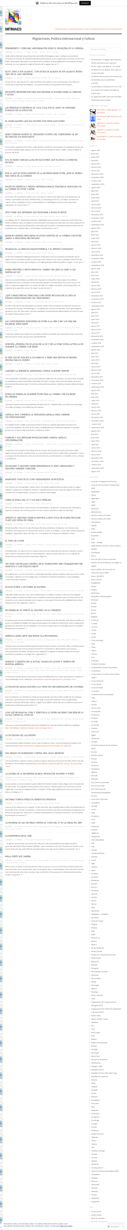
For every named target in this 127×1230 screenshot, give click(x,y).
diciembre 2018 (97, 255)
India (93, 823)
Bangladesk (95, 583)
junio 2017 (95, 316)
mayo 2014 (95, 441)
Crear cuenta (96, 1212)
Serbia (93, 1093)
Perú (6, 127)
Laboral (43, 98)
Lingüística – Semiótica (99, 914)
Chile (93, 644)
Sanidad (57, 483)
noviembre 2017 (97, 299)
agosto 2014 (95, 431)
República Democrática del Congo (104, 1073)
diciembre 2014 (97, 417)
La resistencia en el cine (18, 836)
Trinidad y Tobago (98, 1151)
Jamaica (94, 867)
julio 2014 (94, 434)
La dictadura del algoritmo (20, 735)
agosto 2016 (95, 350)
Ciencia (28, 216)
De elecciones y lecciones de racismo (25, 587)
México (94, 941)
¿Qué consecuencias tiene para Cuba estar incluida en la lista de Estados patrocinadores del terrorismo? (40, 296)
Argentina (29, 777)
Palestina (94, 1022)
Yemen (94, 1195)
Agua (93, 502)
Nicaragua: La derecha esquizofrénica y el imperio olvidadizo (39, 249)
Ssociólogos (101, 136)
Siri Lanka (95, 1103)
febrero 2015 (96, 411)
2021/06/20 (8, 78)
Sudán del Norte (97, 1134)
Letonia (94, 897)
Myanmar (95, 975)
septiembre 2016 (97, 346)
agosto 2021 (95, 150)
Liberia (93, 904)
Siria (93, 1107)
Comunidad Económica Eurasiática (104, 667)
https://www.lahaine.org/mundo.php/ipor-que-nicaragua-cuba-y (29, 728)
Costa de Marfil (97, 688)
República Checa (97, 1070)
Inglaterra (95, 833)
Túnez (93, 1141)
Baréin (93, 586)
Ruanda (94, 1080)
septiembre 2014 (97, 427)
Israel (93, 860)
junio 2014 (95, 438)
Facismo (94, 762)
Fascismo (44, 78)
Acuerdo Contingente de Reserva (104, 481)
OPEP (93, 999)
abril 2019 (95, 242)
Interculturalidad (46, 421)
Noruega (94, 992)
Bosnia (93, 607)
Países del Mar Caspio (99, 1019)
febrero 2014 (96, 451)
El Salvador (95, 738)
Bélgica (94, 590)
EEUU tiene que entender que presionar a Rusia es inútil (36, 212)
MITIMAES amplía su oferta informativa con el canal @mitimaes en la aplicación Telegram (88, 29)
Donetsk (94, 721)
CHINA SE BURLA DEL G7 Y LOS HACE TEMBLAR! (28, 500)
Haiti (93, 813)
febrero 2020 (96, 208)
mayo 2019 (95, 238)
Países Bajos (96, 1016)
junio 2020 (95, 194)
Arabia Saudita (96, 532)
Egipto (93, 735)
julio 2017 (94, 313)
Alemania (94, 509)
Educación (72, 668)
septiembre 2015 (97, 387)
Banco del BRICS (97, 576)
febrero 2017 (96, 330)
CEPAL (93, 634)
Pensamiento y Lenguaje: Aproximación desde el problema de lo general (44, 48)
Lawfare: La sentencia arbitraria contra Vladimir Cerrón (37, 371)
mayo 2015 (95, 400)
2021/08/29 (8, 52)
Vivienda (94, 1191)
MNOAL (94, 965)
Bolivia (93, 603)
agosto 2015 (95, 390)
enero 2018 (95, 292)
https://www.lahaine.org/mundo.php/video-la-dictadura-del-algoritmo (45, 746)
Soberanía (51, 216)
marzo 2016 (95, 367)
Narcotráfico (96, 978)
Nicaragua (51, 253)
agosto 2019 (95, 228)
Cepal (93, 637)
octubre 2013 (96, 465)
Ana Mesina (101, 116)
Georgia (94, 806)
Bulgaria (94, 617)
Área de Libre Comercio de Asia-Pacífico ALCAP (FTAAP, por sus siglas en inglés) (106, 562)
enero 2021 (95, 171)
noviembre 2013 (97, 461)
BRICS (93, 613)
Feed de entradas (98, 1218)
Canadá (94, 623)
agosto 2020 (95, 187)
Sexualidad (95, 1100)
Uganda (94, 1161)
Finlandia (94, 779)
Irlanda (94, 850)
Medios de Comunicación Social (74, 125)
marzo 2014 (95, 448)
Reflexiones (95, 1063)
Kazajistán (95, 880)
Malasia (94, 928)
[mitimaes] (13, 15)
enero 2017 (95, 333)
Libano (93, 901)
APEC (93, 529)
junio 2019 (95, 235)
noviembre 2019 (97, 218)
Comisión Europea (98, 664)
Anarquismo (96, 522)
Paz (92, 1026)
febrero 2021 (96, 167)
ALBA (93, 505)
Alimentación (96, 512)
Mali (92, 931)
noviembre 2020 (97, 177)
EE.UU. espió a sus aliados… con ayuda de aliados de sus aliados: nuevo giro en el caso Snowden (106, 70)
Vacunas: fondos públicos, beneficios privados (30, 799)
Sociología (28, 101)
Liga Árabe (95, 911)
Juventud (94, 877)
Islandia (49, 364)
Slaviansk (94, 1110)
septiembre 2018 (97, 265)
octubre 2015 (96, 383)
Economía (37, 98)
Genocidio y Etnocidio (56, 690)
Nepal (93, 982)
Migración (68, 860)
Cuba (46, 302)
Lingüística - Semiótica (38, 52)
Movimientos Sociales (61, 276)
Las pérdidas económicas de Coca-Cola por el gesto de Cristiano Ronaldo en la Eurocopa (106, 90)
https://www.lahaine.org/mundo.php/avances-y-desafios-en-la (52, 679)
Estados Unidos (31, 78)
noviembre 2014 (97, 421)
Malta (93, 934)
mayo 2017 (95, 319)
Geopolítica (95, 803)
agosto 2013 (95, 471)
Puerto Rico (95, 1056)
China (28, 503)
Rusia (38, 179)
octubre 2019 (96, 221)
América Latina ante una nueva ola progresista (31, 636)
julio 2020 (94, 191)
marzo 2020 (95, 204)
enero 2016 (95, 373)
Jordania (94, 874)
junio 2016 (95, 356)
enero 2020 (95, 211)
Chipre (93, 650)
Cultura (28, 52)
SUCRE (94, 1127)
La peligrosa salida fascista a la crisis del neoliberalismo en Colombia (44, 687)
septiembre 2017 (97, 306)
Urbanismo (95, 1174)
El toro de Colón (14, 541)
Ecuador (94, 728)
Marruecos (95, 938)
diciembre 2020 (97, 174)
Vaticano (94, 1181)
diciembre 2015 (97, 377)
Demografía (95, 711)
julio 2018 (94, 272)
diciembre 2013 (97, 458)
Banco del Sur (96, 580)
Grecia (93, 809)
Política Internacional (99, 1043)
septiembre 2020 (97, 184)
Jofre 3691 (101, 110)
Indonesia (95, 826)
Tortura (94, 1144)
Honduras (95, 816)
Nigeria (94, 989)
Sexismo (15, 862)
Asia (93, 539)
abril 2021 (94, 160)
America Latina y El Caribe (101, 519)
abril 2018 (95, 282)
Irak (92, 843)
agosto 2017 (95, 309)
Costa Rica (95, 691)
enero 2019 (95, 252)
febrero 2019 (96, 248)
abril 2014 (95, 444)
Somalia (94, 1124)
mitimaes (13, 29)
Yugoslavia (95, 1198)
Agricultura (29, 668)
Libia (93, 907)
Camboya (94, 620)
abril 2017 (95, 323)
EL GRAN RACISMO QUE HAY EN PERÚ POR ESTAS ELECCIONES (35, 121)
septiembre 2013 (97, 468)
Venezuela (22, 721)
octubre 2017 (96, 302)
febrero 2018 (96, 289)
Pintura (93, 1039)
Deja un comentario (53, 52)
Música (94, 945)
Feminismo (95, 769)
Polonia (94, 1046)
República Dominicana (99, 1076)
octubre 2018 (96, 262)
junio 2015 (95, 397)
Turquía (94, 1154)
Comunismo (95, 671)
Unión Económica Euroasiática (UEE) (105, 1171)
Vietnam (94, 1188)
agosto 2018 (95, 269)
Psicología (14, 101)
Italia (93, 863)
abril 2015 (94, 404)
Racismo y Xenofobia (70, 141)
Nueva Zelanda (97, 995)
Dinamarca (95, 715)
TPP (92, 1147)
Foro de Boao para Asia (100, 782)
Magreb (94, 924)
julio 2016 (94, 353)
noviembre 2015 (97, 380)
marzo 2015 (95, 407)
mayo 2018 (95, 279)
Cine (27, 840)
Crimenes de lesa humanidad (35, 302)
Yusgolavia (95, 1202)
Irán (93, 846)
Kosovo (94, 887)
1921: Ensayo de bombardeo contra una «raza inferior (34, 753)
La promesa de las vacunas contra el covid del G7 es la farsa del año (43, 823)
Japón (93, 870)
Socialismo (21, 101)
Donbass (94, 718)
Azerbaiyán (95, 553)
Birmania (94, 600)
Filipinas (94, 772)
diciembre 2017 (97, 296)
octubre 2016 (96, 343)
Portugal (94, 1049)
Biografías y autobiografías (101, 596)
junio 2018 (95, 275)
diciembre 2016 (97, 336)
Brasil (93, 610)
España (28, 444)
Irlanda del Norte (97, 853)
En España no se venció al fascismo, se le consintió (33, 610)
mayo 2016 (95, 360)
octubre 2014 (96, 424)
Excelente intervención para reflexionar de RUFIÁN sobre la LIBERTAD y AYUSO (106, 80)
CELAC (93, 630)
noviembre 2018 (97, 258)
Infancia (94, 830)
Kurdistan (95, 890)
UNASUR (94, 1164)
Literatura (41, 166)
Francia (60, 524)
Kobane (94, 884)
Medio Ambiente (66, 640)
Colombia (94, 661)
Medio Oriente (96, 951)
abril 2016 (95, 363)
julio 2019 (94, 231)
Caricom (94, 627)
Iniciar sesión (96, 1215)
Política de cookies (66, 1226)
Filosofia (78, 668)
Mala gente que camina (18, 856)
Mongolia (94, 968)
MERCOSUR (96, 958)
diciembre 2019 (97, 215)
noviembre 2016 (97, 340)
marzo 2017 (95, 326)
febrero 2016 (96, 370)
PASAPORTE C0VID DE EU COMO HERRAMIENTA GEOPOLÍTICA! (34, 479)
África (93, 556)
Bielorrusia (95, 593)
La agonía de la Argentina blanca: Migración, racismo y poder (39, 774)
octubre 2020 (96, 181)
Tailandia (94, 1137)
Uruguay (94, 1178)
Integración (95, 836)
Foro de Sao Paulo (98, 786)
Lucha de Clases (66, 98)
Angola (93, 525)
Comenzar (85, 3)
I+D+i (41, 216)
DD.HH (94, 705)
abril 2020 (95, 201)
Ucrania (94, 1158)
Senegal (94, 1090)
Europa (39, 78)
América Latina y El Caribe (34, 640)
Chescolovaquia (97, 640)
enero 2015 (95, 414)
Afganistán (95, 492)
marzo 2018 (95, 286)
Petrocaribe (95, 1032)
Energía (43, 364)
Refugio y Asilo (96, 1066)
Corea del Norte (97, 681)
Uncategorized (97, 1168)
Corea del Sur (96, 684)
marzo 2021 (95, 164)
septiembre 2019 (97, 225)
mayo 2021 (95, 157)
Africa (93, 495)
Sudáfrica (94, 1130)
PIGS (93, 1036)
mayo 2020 (95, 198)
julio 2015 (94, 394)
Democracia (29, 98)
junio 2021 (95, 154)
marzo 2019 (95, 245)
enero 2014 (95, 455)
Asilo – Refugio (97, 542)
